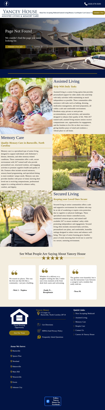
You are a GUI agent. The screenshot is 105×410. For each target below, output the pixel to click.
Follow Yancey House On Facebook (56, 401)
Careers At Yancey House (84, 334)
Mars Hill (16, 372)
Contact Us (89, 13)
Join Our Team (19, 333)
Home (41, 13)
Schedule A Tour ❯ (14, 47)
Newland (16, 361)
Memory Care (73, 13)
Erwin (15, 382)
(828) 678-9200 (94, 4)
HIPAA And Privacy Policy (52, 331)
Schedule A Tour (99, 13)
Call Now (37, 47)
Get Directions (47, 325)
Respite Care (81, 13)
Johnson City (17, 387)
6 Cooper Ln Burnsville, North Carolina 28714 (53, 314)
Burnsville (16, 351)
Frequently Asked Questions (52, 337)
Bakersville (17, 366)
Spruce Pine (17, 356)
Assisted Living (63, 13)
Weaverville (17, 377)
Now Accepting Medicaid (51, 13)
